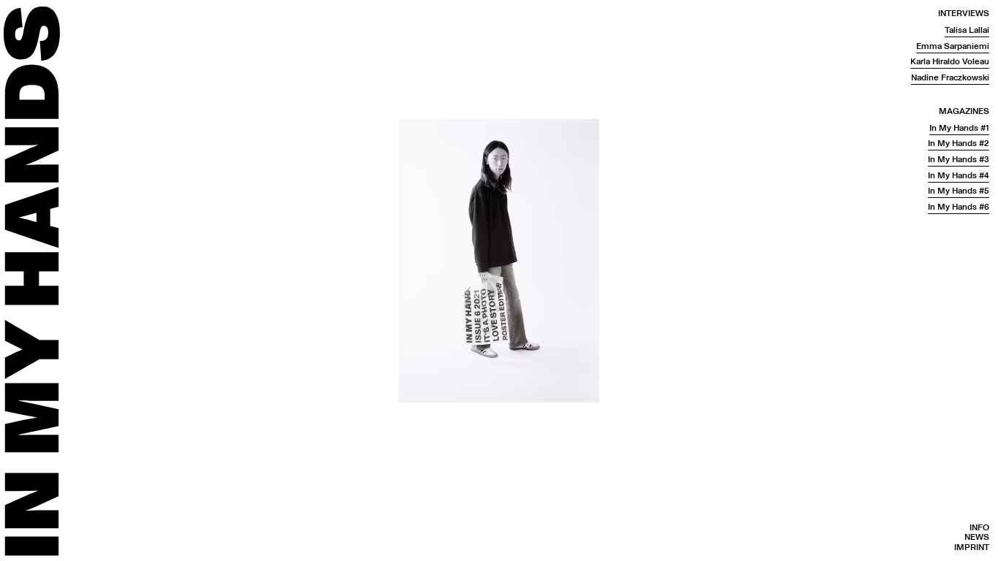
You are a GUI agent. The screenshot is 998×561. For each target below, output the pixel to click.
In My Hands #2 (958, 143)
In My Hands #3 (958, 159)
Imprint (971, 547)
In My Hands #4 (958, 175)
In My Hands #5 (958, 191)
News (976, 537)
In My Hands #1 (959, 128)
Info (979, 528)
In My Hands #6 (958, 207)
